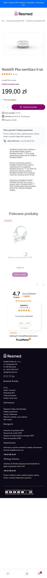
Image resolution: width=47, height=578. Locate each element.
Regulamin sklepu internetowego (14, 409)
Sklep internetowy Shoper (13, 494)
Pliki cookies (7, 419)
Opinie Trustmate (9, 390)
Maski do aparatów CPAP (12, 438)
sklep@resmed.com (10, 372)
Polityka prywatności (10, 411)
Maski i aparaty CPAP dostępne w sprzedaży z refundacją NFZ (23, 4)
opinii (26, 296)
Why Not (30, 494)
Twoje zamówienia (9, 395)
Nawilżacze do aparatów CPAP (36, 21)
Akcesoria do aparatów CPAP (15, 21)
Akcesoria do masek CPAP (12, 433)
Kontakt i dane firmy (10, 398)
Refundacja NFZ (9, 393)
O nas (5, 387)
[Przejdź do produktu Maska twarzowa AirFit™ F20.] (20, 234)
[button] (9, 120)
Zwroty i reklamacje (10, 414)
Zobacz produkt (20, 274)
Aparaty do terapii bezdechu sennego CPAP (18, 436)
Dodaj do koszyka (30, 107)
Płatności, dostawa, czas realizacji (15, 417)
